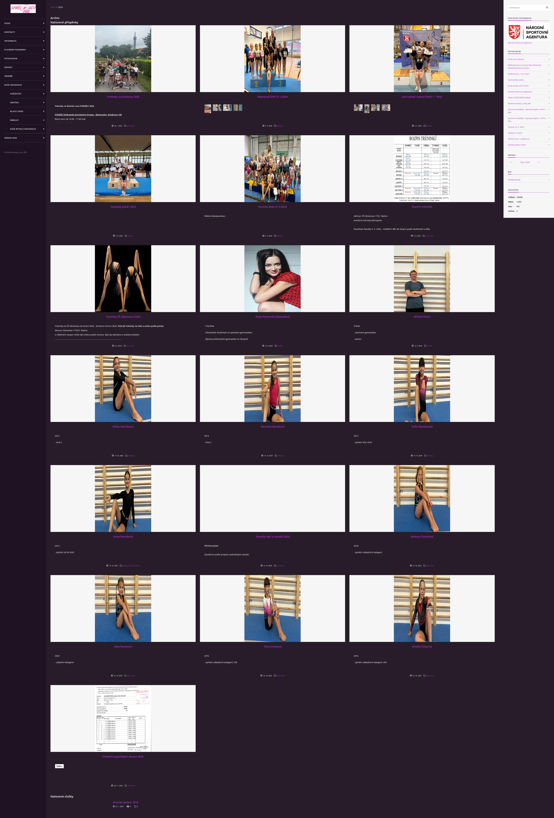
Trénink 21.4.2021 (515, 133)
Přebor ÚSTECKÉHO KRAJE (519, 97)
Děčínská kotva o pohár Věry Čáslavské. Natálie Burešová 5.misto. (525, 66)
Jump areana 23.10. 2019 (518, 85)
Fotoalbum (10, 58)
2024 (528, 162)
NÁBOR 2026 (10, 138)
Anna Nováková (123, 536)
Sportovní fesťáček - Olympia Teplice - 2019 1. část (527, 111)
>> (539, 162)
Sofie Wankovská (422, 426)
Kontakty (9, 32)
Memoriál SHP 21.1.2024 (273, 96)
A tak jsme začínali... (516, 59)
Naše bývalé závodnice (23, 129)
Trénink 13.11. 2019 (516, 127)
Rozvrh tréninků (422, 206)
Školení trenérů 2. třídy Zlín (519, 103)
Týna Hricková (272, 646)
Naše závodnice (13, 85)
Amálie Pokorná (422, 646)
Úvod (7, 23)
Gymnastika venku (516, 80)
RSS (25, 152)
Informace (10, 41)
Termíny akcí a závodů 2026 (273, 536)
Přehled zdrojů (514, 179)
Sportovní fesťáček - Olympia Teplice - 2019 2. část (527, 119)
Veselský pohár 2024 (123, 206)
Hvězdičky (15, 93)
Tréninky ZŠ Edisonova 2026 (123, 316)
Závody (8, 67)
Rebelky (14, 120)
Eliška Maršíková (123, 426)
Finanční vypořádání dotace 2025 (123, 756)
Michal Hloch (422, 316)
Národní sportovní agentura (520, 42)
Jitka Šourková (123, 646)
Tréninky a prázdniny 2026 (123, 96)
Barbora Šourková (422, 536)
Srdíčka (14, 102)
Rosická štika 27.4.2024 (272, 206)
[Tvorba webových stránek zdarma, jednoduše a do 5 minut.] (21, 152)
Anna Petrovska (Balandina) (273, 316)
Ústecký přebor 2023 (125, 802)
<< (511, 162)
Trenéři (8, 76)
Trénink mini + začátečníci (518, 139)
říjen (522, 162)
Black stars (16, 111)
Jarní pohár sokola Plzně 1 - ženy (422, 96)
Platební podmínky (15, 49)
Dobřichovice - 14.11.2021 (518, 74)
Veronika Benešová (272, 426)
